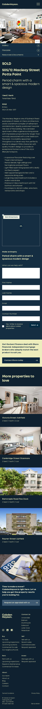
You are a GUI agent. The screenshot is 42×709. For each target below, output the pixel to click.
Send (33, 325)
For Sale (5, 639)
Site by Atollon (35, 703)
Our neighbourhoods (10, 650)
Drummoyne (26, 623)
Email (4, 303)
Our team (5, 675)
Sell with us (26, 639)
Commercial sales (28, 644)
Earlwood (24, 625)
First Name (7, 282)
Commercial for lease (10, 666)
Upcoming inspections (10, 642)
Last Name (7, 293)
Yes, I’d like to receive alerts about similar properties (14, 326)
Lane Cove (25, 628)
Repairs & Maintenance (11, 664)
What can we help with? (12, 265)
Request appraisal (29, 647)
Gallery (5, 45)
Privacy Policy (35, 693)
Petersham (25, 630)
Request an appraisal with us (17, 602)
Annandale (25, 617)
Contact (5, 686)
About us (5, 678)
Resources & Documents (12, 55)
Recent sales (27, 642)
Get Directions (11, 217)
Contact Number (9, 314)
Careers (5, 683)
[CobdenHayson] (10, 4)
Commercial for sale (10, 647)
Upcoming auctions (9, 644)
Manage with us (28, 659)
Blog (3, 681)
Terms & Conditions (8, 693)
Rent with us (7, 659)
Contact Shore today (13, 360)
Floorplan (6, 50)
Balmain (24, 620)
